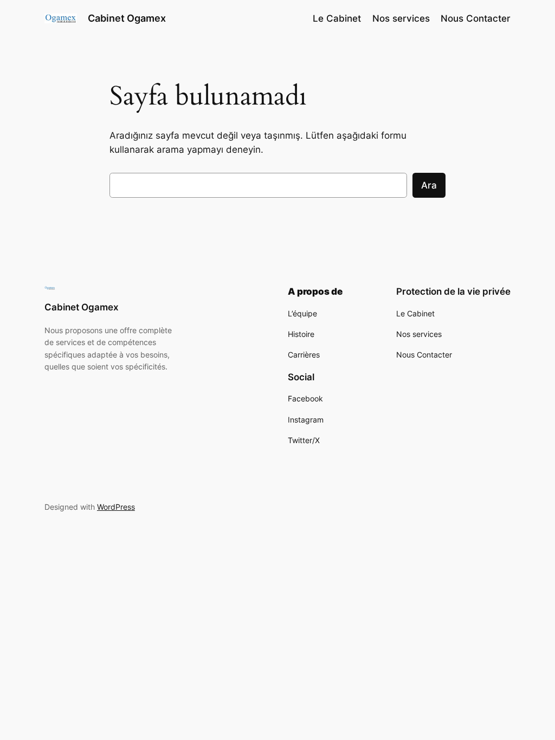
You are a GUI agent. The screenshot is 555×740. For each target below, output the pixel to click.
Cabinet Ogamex (127, 18)
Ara (429, 185)
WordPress (116, 506)
